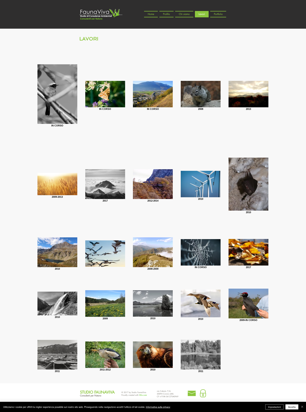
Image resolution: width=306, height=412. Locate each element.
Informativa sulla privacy (158, 406)
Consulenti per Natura (90, 395)
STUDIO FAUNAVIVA (97, 392)
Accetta (292, 406)
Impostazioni (274, 406)
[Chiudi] (302, 406)
